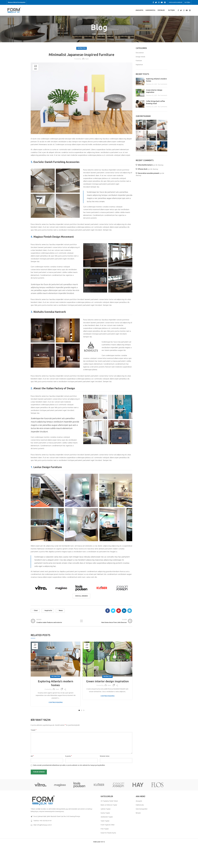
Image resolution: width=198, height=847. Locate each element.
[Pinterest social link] (164, 2)
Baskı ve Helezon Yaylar (109, 805)
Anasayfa (139, 801)
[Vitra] (41, 588)
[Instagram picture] (141, 125)
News (61, 610)
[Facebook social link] (153, 2)
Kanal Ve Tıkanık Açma (108, 833)
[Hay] (138, 784)
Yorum (33, 730)
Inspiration (102, 34)
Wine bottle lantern (145, 165)
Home (94, 34)
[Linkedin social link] (124, 610)
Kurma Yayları (105, 813)
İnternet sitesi (104, 756)
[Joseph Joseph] (122, 588)
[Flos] (157, 784)
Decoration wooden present (148, 173)
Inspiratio (48, 610)
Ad (32, 756)
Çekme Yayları (105, 809)
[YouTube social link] (161, 2)
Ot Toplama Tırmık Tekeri (109, 801)
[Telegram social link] (129, 610)
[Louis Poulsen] (81, 588)
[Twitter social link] (155, 2)
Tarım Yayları (105, 821)
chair (36, 610)
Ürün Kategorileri (141, 809)
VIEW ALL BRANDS (81, 596)
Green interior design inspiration (107, 681)
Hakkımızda (140, 805)
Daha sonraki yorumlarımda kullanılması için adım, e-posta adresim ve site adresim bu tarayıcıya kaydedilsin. (69, 765)
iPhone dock (142, 169)
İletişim (138, 813)
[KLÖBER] (102, 588)
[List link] (64, 821)
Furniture (139, 61)
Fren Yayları (105, 829)
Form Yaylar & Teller (107, 825)
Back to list (81, 621)
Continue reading (56, 702)
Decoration (55, 676)
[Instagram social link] (158, 2)
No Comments (162, 84)
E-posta (68, 756)
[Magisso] (61, 588)
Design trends (140, 57)
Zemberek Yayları (107, 817)
